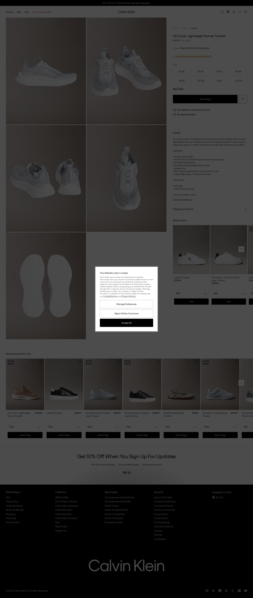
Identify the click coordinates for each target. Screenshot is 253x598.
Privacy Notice (129, 296)
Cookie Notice (110, 296)
